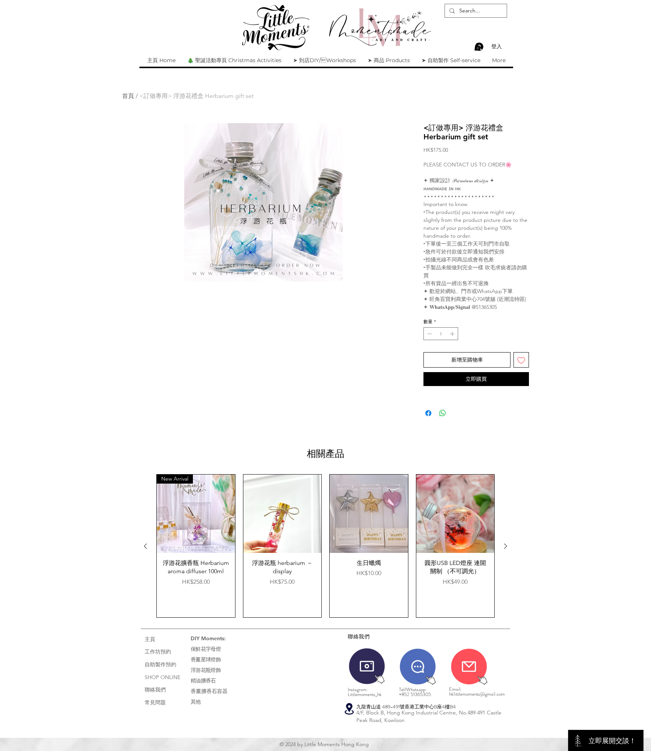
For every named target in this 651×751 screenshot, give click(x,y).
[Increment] (453, 334)
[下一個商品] (505, 546)
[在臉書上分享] (428, 413)
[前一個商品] (145, 546)
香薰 (196, 659)
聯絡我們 (155, 689)
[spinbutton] (441, 334)
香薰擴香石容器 (209, 691)
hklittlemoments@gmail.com (477, 694)
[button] (477, 46)
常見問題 (155, 702)
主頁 (150, 639)
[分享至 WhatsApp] (442, 413)
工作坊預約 (158, 651)
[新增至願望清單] (521, 360)
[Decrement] (429, 334)
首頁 (128, 95)
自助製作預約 (160, 664)
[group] (325, 546)
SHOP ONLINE (162, 677)
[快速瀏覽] (282, 514)
